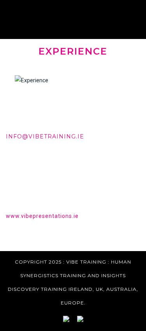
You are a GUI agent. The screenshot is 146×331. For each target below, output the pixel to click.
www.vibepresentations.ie (42, 216)
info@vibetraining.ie (45, 136)
